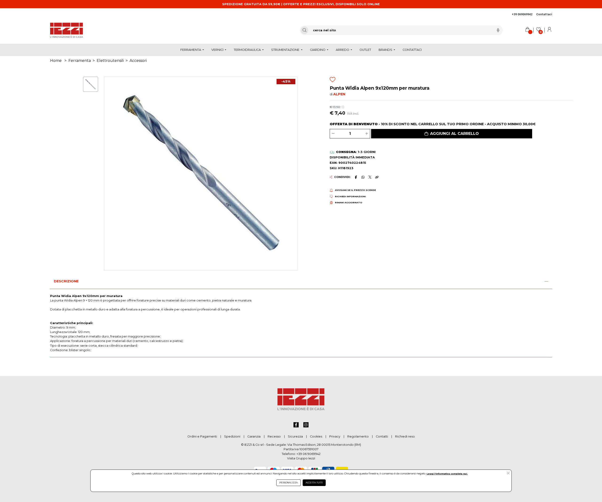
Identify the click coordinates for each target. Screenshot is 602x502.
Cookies (316, 436)
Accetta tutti (314, 482)
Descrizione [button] (66, 281)
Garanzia (254, 436)
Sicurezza (295, 436)
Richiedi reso (405, 436)
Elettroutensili (110, 60)
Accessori (138, 60)
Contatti (382, 436)
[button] (451, 133)
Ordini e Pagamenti (202, 436)
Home (56, 60)
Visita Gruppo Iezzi (301, 458)
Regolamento (358, 436)
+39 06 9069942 (309, 454)
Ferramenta (79, 60)
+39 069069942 (522, 14)
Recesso (274, 436)
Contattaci (544, 14)
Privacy (334, 436)
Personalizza (288, 482)
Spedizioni (232, 436)
